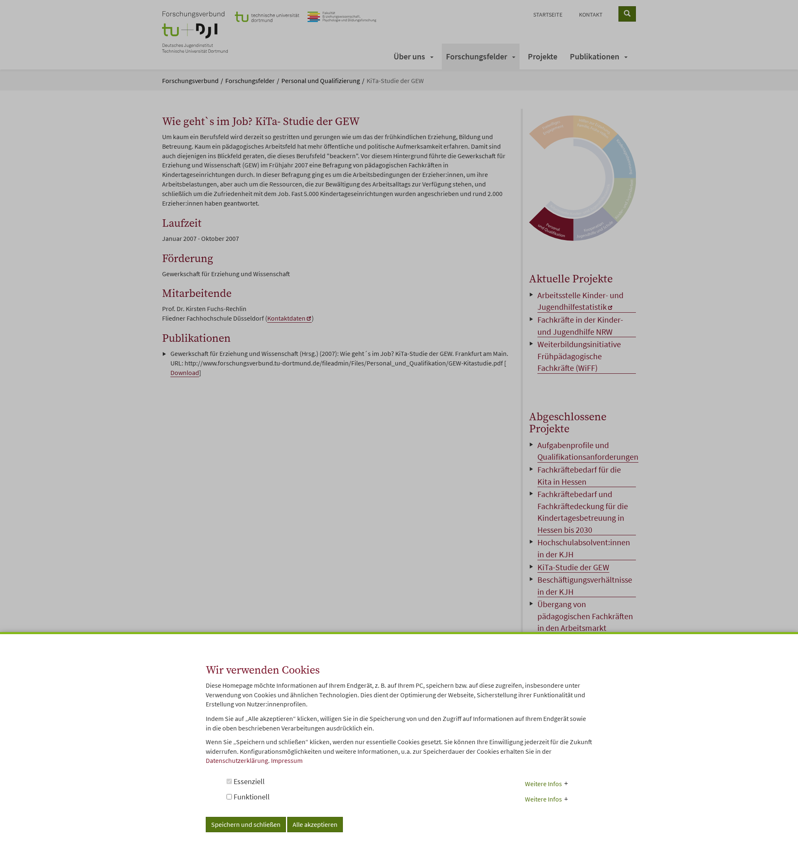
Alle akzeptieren (315, 824)
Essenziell (248, 781)
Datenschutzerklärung (237, 761)
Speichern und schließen (246, 824)
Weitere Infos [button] (543, 783)
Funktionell (251, 796)
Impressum (287, 761)
